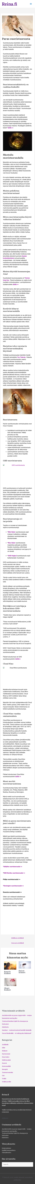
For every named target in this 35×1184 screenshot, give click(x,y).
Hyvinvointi (6, 1054)
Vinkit (4, 1078)
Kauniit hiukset (7, 972)
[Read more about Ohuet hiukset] (10, 982)
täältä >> (15, 284)
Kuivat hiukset (22, 972)
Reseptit (5, 1069)
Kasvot (4, 1063)
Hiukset (4, 1051)
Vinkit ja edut (6, 1082)
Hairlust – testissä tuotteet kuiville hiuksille (16, 1030)
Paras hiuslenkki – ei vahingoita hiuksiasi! (16, 1033)
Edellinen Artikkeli (17, 938)
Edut (3, 1048)
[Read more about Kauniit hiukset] (10, 965)
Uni (3, 1075)
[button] (13, 886)
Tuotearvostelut (7, 1072)
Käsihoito (5, 1027)
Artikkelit (5, 1044)
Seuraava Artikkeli (17, 943)
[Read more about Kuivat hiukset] (25, 965)
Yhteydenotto (6, 1152)
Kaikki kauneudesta (8, 1150)
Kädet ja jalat (6, 1060)
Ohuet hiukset (7, 989)
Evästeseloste (6, 1148)
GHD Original (12, 556)
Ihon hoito (5, 1057)
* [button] (12, 866)
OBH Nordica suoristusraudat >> (14, 873)
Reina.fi (9, 4)
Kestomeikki (6, 1066)
